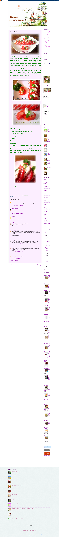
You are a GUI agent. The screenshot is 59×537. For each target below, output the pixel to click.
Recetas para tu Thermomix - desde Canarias (47, 344)
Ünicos (45, 224)
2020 (46, 231)
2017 (45, 232)
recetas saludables (46, 210)
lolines (13, 216)
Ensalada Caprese (46, 248)
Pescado (45, 200)
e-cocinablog (46, 393)
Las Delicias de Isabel (46, 361)
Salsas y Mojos (46, 214)
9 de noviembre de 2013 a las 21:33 (17, 205)
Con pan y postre (47, 334)
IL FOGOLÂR (46, 385)
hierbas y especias (47, 275)
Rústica (45, 290)
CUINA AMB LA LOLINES (46, 284)
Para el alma (46, 197)
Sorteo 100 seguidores (48, 131)
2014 (45, 237)
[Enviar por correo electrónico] (24, 195)
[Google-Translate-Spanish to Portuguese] (49, 64)
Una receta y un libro (47, 223)
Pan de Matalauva (15, 494)
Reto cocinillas (46, 212)
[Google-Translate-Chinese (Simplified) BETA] (44, 62)
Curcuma (48, 104)
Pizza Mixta (48, 135)
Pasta (44, 199)
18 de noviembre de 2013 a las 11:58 (17, 251)
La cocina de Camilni (46, 327)
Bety (12, 254)
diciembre (47, 240)
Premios (45, 207)
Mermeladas (46, 194)
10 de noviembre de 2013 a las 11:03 (17, 227)
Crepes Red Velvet (49, 363)
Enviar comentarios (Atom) (17, 267)
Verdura (45, 226)
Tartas (45, 218)
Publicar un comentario (14, 260)
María (13, 240)
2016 (45, 234)
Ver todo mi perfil (48, 106)
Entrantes (45, 190)
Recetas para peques (47, 208)
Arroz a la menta (48, 149)
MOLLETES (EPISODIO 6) (49, 423)
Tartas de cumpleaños (45, 220)
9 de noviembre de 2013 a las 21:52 (17, 213)
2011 (45, 266)
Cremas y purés (46, 186)
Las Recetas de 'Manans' (46, 428)
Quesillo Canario (14, 480)
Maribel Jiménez (14, 230)
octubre (47, 250)
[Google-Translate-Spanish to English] (46, 64)
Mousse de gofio (48, 172)
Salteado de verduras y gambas (17, 485)
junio (46, 255)
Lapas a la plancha (15, 471)
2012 (45, 265)
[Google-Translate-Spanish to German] (48, 62)
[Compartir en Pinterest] (27, 195)
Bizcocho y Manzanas (47, 243)
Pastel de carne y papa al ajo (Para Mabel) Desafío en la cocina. (22, 508)
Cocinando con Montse (15, 208)
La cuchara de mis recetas (46, 322)
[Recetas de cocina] (47, 454)
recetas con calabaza (49, 395)
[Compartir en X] (25, 195)
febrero (47, 261)
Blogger (29, 535)
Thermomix (45, 222)
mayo (47, 256)
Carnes (45, 183)
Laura (12, 201)
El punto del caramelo (46, 400)
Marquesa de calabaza (49, 430)
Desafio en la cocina (47, 187)
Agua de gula (46, 375)
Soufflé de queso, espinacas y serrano (48, 159)
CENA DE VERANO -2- (49, 286)
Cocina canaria (46, 185)
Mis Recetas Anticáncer (46, 315)
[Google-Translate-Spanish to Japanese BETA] (44, 64)
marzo (47, 260)
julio (46, 253)
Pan (44, 196)
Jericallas (49, 292)
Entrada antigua (38, 265)
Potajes (45, 205)
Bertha (13, 247)
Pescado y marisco (47, 201)
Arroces (45, 180)
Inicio (26, 265)
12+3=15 (45, 179)
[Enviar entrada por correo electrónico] (22, 195)
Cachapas (49, 346)
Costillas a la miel (48, 168)
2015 (45, 235)
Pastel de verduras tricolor (16, 476)
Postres (45, 204)
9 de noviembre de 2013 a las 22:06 (17, 219)
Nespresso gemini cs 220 (47, 401)
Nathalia (13, 222)
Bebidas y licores (46, 182)
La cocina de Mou (47, 404)
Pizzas (45, 203)
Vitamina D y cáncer (49, 316)
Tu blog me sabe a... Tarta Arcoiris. (48, 155)
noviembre (47, 241)
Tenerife (46, 447)
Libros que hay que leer (46, 297)
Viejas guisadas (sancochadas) (17, 490)
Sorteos (45, 217)
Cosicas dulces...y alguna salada (47, 368)
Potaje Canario (14, 499)
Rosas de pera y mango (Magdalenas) (48, 140)
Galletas (45, 192)
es (47, 446)
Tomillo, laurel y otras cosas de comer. (46, 306)
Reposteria (45, 211)
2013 (45, 238)
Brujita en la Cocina (46, 435)
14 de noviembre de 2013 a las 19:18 (17, 243)
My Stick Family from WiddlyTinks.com (29, 530)
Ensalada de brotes (48, 163)
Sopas (44, 215)
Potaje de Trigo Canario (47, 246)
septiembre (47, 252)
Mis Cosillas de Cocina (46, 412)
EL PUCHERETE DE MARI (46, 421)
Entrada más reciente (13, 265)
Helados (45, 193)
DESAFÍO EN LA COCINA (47, 352)
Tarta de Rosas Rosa (48, 145)
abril (46, 258)
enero (47, 263)
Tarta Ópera (14, 513)
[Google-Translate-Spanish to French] (46, 62)
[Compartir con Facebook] (26, 195)
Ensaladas (14, 196)
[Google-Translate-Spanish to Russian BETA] (48, 64)
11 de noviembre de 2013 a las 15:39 (17, 237)
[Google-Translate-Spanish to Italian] (49, 62)
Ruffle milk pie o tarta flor (46, 324)
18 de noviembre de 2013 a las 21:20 (17, 258)
